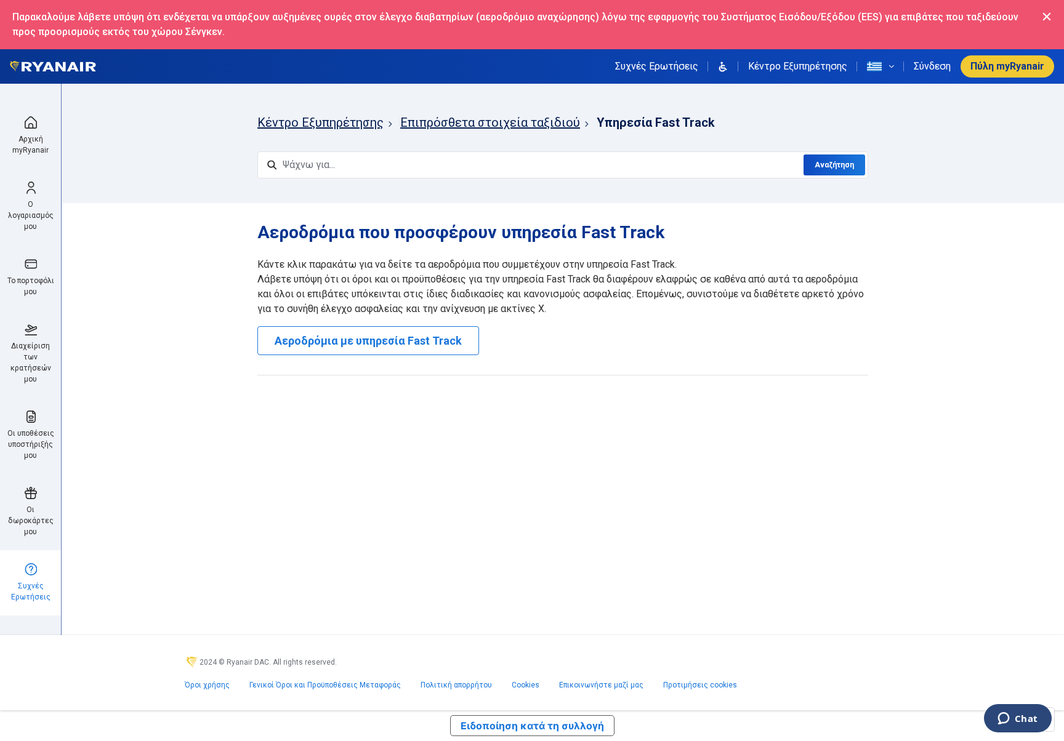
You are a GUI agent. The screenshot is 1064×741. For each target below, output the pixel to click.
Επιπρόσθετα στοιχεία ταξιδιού (490, 122)
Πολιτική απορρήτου (456, 685)
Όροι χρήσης (207, 685)
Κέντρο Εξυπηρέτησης (797, 66)
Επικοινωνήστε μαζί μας (601, 685)
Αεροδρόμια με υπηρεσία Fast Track (368, 340)
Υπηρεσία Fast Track (656, 122)
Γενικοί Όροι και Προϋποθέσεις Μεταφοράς (325, 685)
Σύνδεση (932, 66)
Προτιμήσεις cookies (700, 685)
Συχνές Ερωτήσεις (656, 66)
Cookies (525, 685)
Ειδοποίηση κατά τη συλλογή (532, 725)
